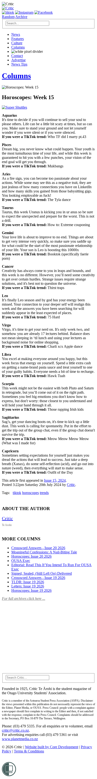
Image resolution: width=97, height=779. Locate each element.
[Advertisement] (37, 634)
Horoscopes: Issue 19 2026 (31, 590)
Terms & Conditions (29, 751)
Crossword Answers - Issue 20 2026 (38, 548)
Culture (16, 43)
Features (17, 39)
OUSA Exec (20, 561)
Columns (18, 47)
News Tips (19, 64)
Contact (17, 56)
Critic (71, 485)
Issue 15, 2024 (55, 480)
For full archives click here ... (23, 598)
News (15, 34)
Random (8, 17)
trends (44, 493)
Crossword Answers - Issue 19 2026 (38, 578)
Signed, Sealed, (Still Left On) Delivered (41, 573)
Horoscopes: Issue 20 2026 (31, 556)
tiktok (17, 493)
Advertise (18, 60)
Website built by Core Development (51, 747)
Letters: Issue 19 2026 (27, 586)
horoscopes (30, 493)
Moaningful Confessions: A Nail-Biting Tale (44, 552)
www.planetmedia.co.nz (20, 739)
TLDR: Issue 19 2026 (27, 582)
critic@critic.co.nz (15, 730)
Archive (21, 17)
